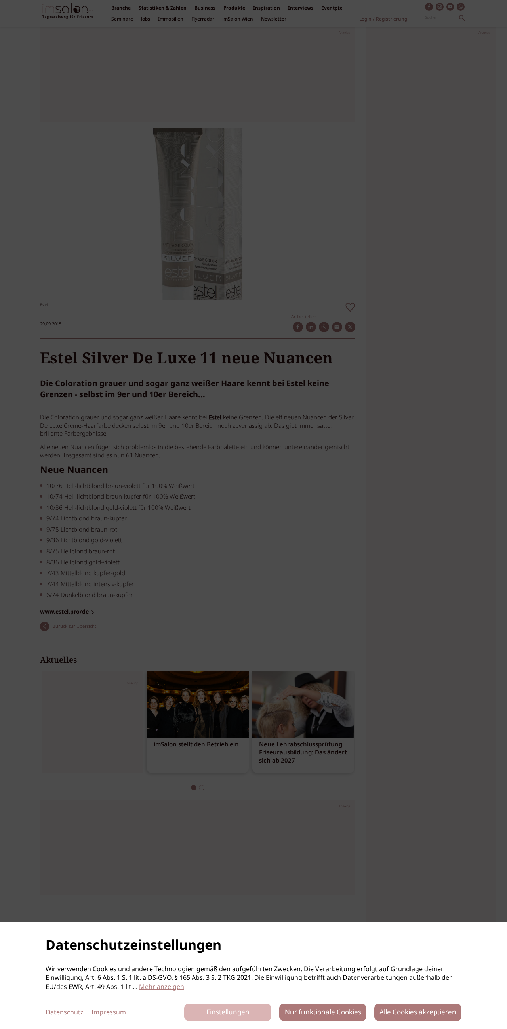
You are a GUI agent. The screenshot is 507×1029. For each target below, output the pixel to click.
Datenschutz (65, 1013)
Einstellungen (228, 1012)
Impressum (108, 1013)
